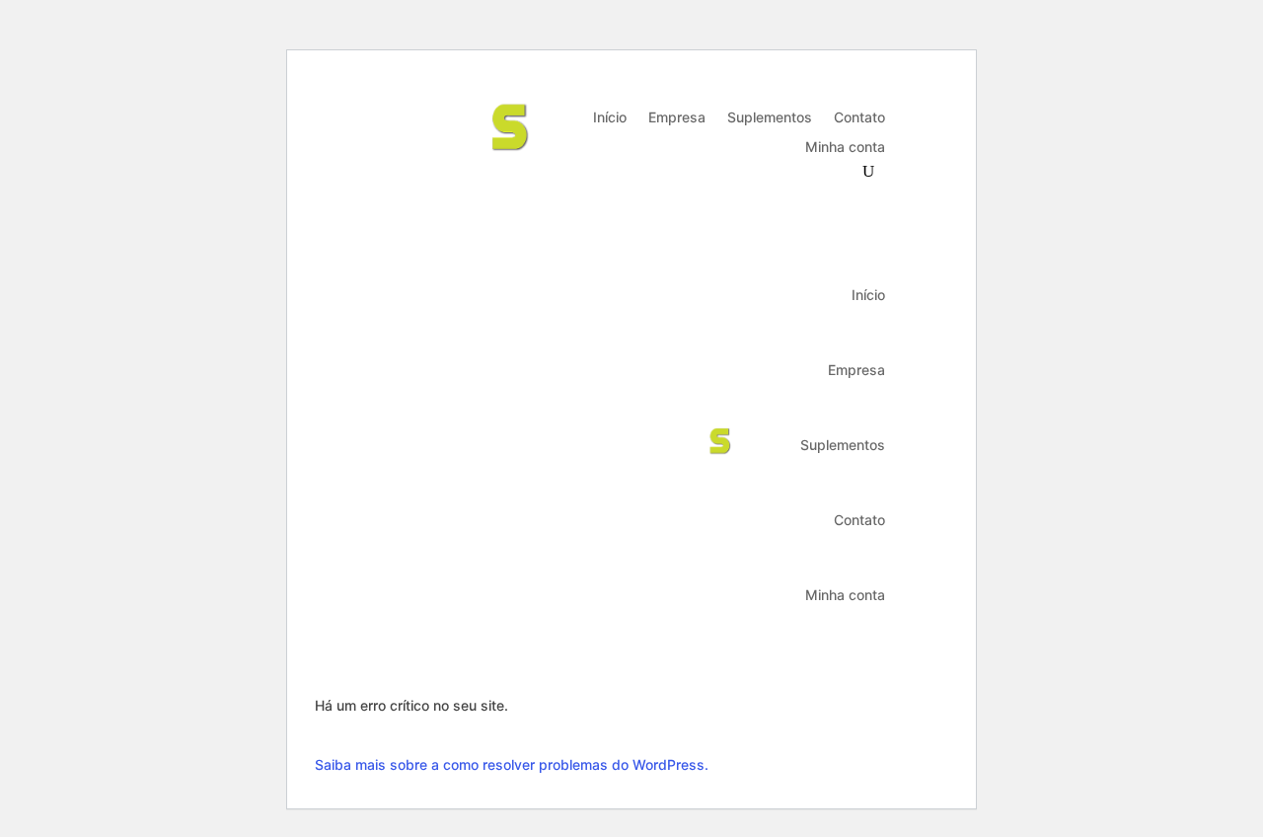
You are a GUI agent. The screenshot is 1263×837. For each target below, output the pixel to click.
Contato (859, 118)
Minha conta (845, 147)
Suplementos (769, 118)
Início (610, 118)
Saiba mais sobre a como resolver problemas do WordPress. (511, 764)
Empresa (677, 118)
